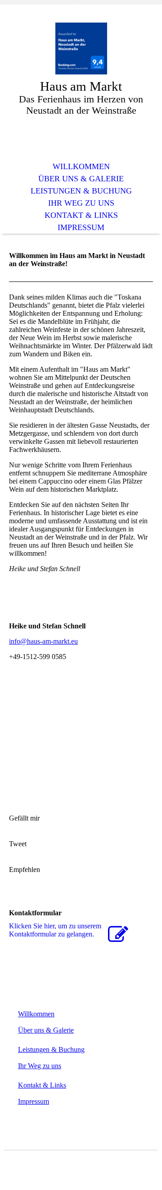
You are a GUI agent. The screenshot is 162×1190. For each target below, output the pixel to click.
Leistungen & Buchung (81, 190)
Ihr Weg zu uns (81, 203)
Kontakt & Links (81, 215)
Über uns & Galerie (81, 178)
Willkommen (81, 166)
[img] (81, 48)
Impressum (81, 227)
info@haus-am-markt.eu (43, 641)
